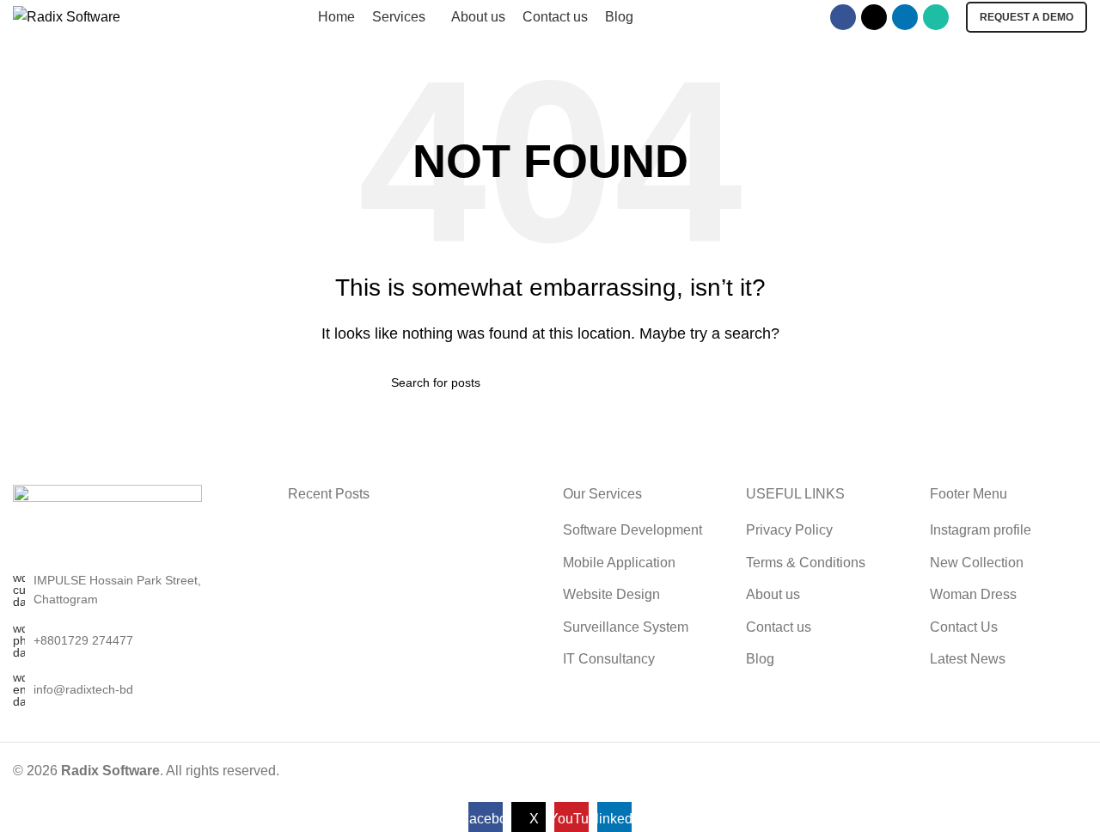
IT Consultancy (609, 659)
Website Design (611, 594)
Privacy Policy (789, 530)
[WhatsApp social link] (936, 17)
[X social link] (874, 17)
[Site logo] (66, 16)
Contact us (778, 627)
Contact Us (964, 627)
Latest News (967, 659)
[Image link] (107, 526)
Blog (760, 659)
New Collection (977, 562)
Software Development (632, 530)
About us (773, 594)
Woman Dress (973, 594)
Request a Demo (1026, 17)
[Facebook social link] (843, 17)
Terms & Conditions (805, 562)
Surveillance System (625, 627)
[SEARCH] (702, 382)
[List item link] (137, 640)
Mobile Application (619, 562)
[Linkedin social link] (905, 17)
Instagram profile (980, 530)
